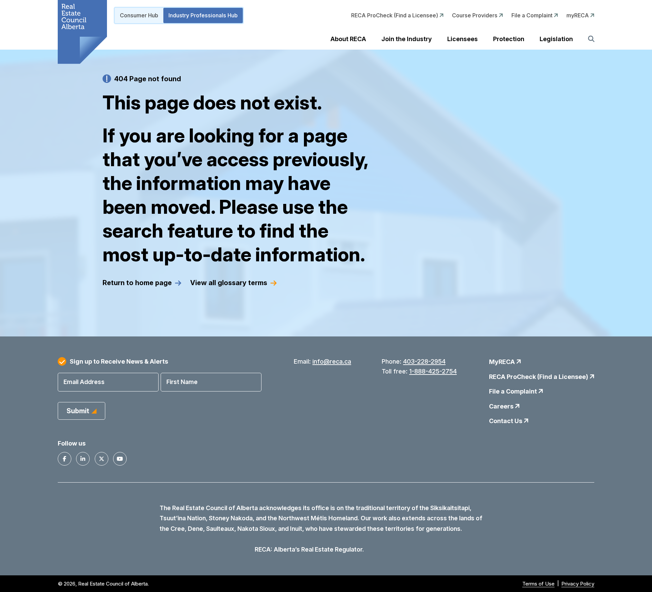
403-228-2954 (424, 361)
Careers (502, 406)
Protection (508, 38)
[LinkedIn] (83, 459)
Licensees (462, 38)
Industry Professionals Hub (203, 15)
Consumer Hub (139, 15)
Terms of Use (538, 583)
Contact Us (506, 420)
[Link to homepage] (82, 32)
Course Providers (475, 15)
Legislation (556, 38)
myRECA (578, 15)
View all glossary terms (228, 283)
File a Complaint (532, 15)
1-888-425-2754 (433, 371)
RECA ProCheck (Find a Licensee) (395, 15)
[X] (101, 459)
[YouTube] (120, 459)
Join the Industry (406, 38)
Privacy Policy (577, 583)
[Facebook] (64, 459)
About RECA (348, 38)
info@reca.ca (331, 361)
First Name (182, 381)
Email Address (84, 381)
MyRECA (502, 361)
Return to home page (137, 283)
